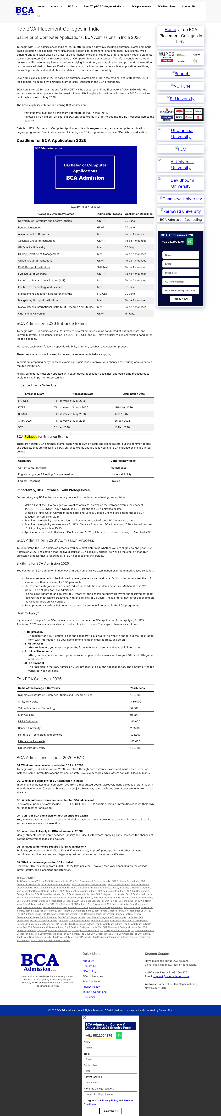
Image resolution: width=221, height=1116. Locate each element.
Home (41, 6)
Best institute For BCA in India (40, 910)
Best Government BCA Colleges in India (108, 904)
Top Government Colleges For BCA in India (57, 934)
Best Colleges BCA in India (71, 901)
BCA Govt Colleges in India (85, 887)
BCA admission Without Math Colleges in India (44, 881)
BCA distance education (132, 132)
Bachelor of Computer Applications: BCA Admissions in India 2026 (79, 37)
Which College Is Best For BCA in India (50, 940)
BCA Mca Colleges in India (133, 887)
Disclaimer (89, 997)
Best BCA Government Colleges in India (37, 897)
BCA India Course (109, 887)
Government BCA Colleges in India (83, 914)
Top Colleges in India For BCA (83, 930)
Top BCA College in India (81, 924)
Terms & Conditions (94, 991)
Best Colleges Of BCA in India (71, 904)
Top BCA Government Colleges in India (43, 927)
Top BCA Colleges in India (109, 924)
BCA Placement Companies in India (78, 891)
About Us (56, 6)
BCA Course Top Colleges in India (89, 884)
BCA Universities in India (47, 894)
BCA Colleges (91, 971)
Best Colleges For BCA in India (101, 901)
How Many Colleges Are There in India (107, 917)
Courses (30, 877)
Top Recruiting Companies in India (110, 937)
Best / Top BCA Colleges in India (102, 6)
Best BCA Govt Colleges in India (75, 897)
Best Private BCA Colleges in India (75, 910)
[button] (110, 1018)
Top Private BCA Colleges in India (34, 937)
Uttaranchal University (31, 741)
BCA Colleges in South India (55, 884)
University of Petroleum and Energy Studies (45, 220)
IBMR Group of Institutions (34, 267)
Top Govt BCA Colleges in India (96, 934)
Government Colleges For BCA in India (36, 917)
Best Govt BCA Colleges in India (105, 907)
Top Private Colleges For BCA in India (72, 937)
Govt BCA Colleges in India (71, 917)
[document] (110, 1066)
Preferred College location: (99, 1088)
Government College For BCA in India (121, 914)
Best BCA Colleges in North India (107, 894)
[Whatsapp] (190, 241)
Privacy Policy (91, 986)
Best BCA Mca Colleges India (137, 897)
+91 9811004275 (173, 241)
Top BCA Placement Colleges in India (117, 927)
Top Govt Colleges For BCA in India (132, 934)
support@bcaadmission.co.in (171, 976)
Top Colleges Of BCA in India (115, 930)
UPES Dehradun (28, 721)
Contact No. (90, 1065)
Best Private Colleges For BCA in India (114, 910)
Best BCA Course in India (139, 894)
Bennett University (29, 227)
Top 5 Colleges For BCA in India (51, 924)
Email (87, 1053)
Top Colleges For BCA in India (52, 930)
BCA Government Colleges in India (52, 887)
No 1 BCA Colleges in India (43, 920)
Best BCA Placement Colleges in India (36, 901)
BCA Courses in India (119, 884)
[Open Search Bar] (38, 16)
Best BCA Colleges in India (75, 894)
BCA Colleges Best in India (125, 881)
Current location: (93, 1077)
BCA (70, 6)
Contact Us (188, 6)
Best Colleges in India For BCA (38, 904)
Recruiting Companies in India (74, 920)
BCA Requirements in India (111, 891)
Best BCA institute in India (107, 897)
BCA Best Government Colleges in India (89, 881)
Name (87, 1042)
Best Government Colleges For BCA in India (65, 907)
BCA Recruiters (167, 6)
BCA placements (141, 6)
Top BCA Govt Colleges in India (81, 927)
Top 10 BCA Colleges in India (106, 920)
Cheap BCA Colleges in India (49, 914)
